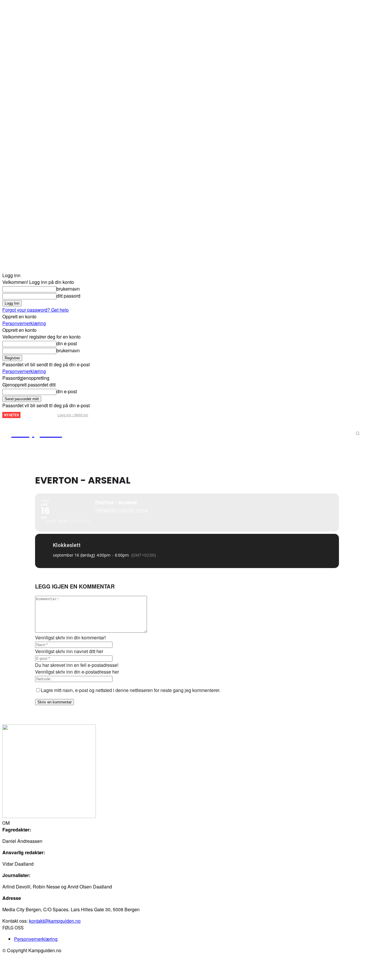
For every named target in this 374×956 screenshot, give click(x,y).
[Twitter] (39, 415)
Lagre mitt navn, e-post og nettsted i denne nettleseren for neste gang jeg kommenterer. (130, 690)
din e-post (66, 343)
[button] (358, 433)
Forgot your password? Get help (35, 309)
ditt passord (68, 295)
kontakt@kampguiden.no (55, 920)
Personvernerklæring (24, 323)
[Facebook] (29, 415)
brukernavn (68, 288)
